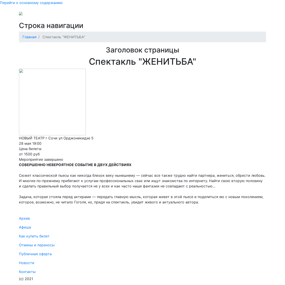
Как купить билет (34, 236)
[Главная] (29, 15)
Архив (183, 15)
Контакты (216, 15)
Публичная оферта (158, 15)
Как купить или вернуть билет (72, 15)
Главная (29, 37)
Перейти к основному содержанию (31, 2)
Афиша (199, 15)
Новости (236, 15)
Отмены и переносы (120, 15)
